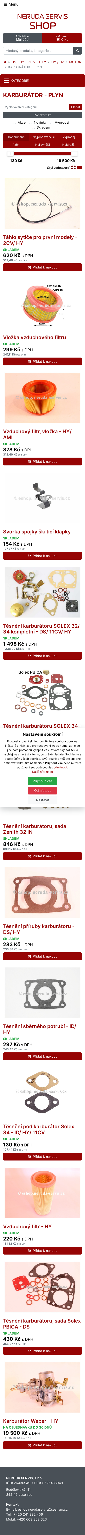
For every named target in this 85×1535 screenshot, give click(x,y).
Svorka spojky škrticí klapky (37, 532)
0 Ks (62, 38)
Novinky (40, 122)
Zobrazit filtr (42, 115)
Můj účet (23, 38)
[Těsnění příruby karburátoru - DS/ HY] (42, 892)
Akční (16, 144)
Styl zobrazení (58, 168)
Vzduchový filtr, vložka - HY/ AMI (37, 434)
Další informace (42, 771)
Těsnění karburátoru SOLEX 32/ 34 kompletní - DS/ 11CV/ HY (41, 629)
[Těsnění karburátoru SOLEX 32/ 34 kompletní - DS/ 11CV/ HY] (42, 592)
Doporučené (16, 137)
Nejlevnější (42, 144)
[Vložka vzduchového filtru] (42, 303)
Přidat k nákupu (45, 267)
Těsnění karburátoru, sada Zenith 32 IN (34, 829)
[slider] (10, 153)
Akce (22, 122)
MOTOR (75, 62)
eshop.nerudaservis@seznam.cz (43, 1509)
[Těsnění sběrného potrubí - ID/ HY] (42, 993)
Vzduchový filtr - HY (27, 1227)
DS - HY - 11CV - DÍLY (29, 62)
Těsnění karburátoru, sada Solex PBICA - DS (42, 1324)
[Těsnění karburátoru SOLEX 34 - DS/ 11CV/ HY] (42, 692)
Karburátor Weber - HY (30, 1421)
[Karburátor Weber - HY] (42, 1387)
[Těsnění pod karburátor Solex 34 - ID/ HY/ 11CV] (42, 1093)
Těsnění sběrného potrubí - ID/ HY (39, 1029)
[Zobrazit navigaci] (11, 4)
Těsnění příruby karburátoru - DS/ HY (38, 929)
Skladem (43, 127)
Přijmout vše (42, 781)
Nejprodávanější (43, 137)
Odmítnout (42, 790)
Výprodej (62, 122)
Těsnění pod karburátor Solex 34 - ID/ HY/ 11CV (38, 1129)
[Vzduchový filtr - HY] (42, 1193)
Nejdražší (68, 144)
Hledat (75, 107)
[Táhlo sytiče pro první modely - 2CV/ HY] (42, 203)
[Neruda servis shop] (4, 62)
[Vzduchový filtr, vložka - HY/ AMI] (42, 398)
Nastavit (42, 800)
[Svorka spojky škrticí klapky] (42, 498)
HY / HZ (57, 62)
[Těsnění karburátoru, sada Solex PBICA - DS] (42, 1287)
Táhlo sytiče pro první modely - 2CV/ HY (40, 240)
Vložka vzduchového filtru (34, 337)
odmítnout (60, 767)
